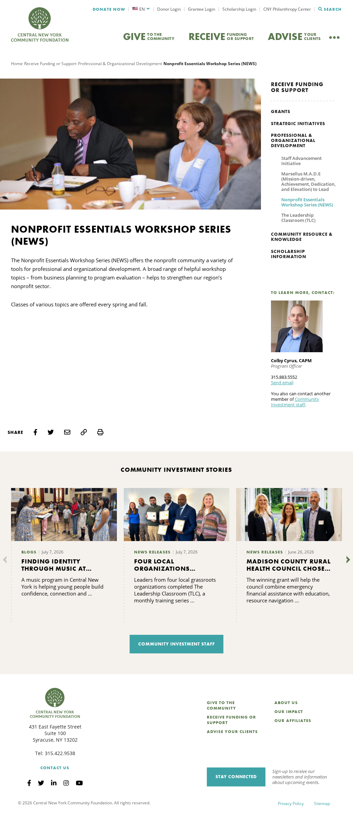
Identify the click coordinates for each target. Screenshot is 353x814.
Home (17, 64)
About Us (286, 702)
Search (333, 9)
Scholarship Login (239, 9)
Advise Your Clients (232, 731)
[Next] (347, 560)
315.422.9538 (60, 753)
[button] (141, 9)
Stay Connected (236, 777)
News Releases (152, 552)
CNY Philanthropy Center (287, 9)
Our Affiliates (292, 720)
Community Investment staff (295, 402)
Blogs (29, 552)
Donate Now (109, 9)
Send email (282, 382)
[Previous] (6, 560)
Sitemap (322, 803)
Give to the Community (221, 705)
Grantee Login (201, 9)
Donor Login (169, 9)
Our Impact (288, 711)
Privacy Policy (291, 803)
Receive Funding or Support (50, 64)
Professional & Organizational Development (120, 64)
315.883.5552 (284, 377)
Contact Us (54, 768)
